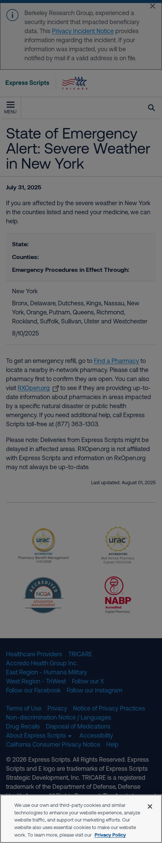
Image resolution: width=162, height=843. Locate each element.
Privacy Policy (110, 835)
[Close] (150, 806)
